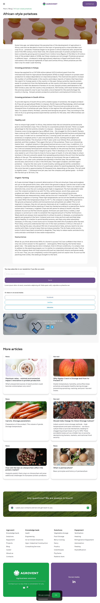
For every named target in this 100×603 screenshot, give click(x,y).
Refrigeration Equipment (84, 540)
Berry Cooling (59, 540)
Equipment (10, 540)
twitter (50, 302)
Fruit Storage (59, 536)
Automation (79, 543)
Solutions (10, 536)
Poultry (57, 546)
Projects (9, 543)
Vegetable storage (61, 533)
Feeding (78, 546)
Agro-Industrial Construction (36, 543)
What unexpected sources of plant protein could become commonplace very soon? (24, 371)
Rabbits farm (59, 556)
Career (8, 550)
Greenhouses (59, 550)
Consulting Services (32, 546)
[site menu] (4, 4)
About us (9, 553)
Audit (27, 533)
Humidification (80, 550)
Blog (8, 546)
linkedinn (50, 307)
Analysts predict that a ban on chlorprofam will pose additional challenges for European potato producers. (26, 460)
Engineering (29, 536)
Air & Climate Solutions (34, 540)
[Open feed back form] (88, 508)
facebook (50, 297)
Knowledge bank (12, 533)
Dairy (56, 543)
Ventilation (79, 533)
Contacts (9, 556)
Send (50, 280)
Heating (78, 536)
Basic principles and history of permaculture (70, 458)
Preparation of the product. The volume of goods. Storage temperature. (24, 412)
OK (56, 595)
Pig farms (57, 553)
